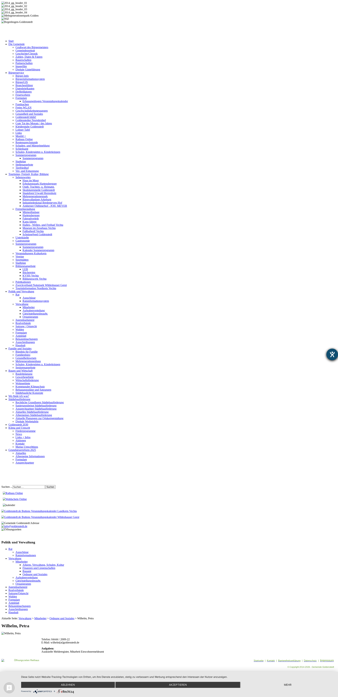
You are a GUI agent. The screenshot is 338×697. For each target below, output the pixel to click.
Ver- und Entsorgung (27, 170)
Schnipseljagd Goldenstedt (37, 234)
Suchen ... (6, 486)
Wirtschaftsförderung (27, 380)
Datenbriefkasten (24, 88)
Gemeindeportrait (25, 50)
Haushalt (20, 345)
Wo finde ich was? (18, 396)
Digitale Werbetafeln (26, 421)
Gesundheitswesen (25, 358)
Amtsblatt (20, 335)
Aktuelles (20, 453)
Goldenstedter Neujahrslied (30, 120)
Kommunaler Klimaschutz (30, 386)
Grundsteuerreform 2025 (22, 449)
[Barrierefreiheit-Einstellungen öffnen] (332, 354)
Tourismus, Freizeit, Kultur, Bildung (28, 174)
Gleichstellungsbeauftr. (35, 313)
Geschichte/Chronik (26, 53)
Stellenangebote (24, 164)
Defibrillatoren (23, 91)
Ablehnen (68, 684)
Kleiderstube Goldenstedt (29, 126)
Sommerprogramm (25, 155)
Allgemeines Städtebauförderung (33, 415)
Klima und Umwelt (19, 427)
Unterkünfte (22, 237)
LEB (25, 269)
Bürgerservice (16, 72)
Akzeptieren (178, 684)
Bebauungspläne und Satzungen (33, 389)
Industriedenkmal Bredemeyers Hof (42, 202)
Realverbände (23, 323)
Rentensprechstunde (26, 142)
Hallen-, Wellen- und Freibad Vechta (43, 224)
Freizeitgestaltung (25, 208)
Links (18, 132)
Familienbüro (22, 354)
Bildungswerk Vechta (34, 278)
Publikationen (23, 281)
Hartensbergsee (31, 215)
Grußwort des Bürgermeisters (31, 47)
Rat (17, 294)
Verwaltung (21, 304)
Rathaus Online (24, 139)
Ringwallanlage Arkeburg (37, 199)
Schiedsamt (21, 148)
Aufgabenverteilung (34, 310)
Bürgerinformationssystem (30, 79)
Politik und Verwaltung (21, 291)
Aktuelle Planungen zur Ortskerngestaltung (39, 418)
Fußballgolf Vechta (33, 231)
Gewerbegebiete (24, 377)
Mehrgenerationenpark (35, 196)
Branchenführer (24, 85)
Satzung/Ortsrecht (18, 593)
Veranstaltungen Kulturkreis (30, 253)
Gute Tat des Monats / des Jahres (33, 123)
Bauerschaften (23, 59)
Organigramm (30, 316)
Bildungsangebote (25, 266)
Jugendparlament (24, 319)
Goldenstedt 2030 (18, 424)
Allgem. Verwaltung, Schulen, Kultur (43, 564)
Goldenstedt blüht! (25, 117)
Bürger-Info (22, 75)
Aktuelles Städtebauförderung (32, 411)
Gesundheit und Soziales (29, 113)
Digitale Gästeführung (27, 69)
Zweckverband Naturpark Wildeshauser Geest (41, 285)
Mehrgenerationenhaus (28, 361)
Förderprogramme (25, 430)
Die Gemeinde (16, 44)
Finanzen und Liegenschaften (39, 567)
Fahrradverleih (31, 218)
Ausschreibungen (25, 342)
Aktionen (20, 440)
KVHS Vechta (31, 275)
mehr (288, 684)
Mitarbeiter (29, 307)
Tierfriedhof (22, 167)
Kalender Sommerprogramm (38, 250)
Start (11, 40)
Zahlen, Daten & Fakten (28, 56)
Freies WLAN (23, 107)
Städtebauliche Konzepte (29, 392)
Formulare (21, 98)
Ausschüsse (29, 297)
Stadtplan (20, 161)
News (18, 434)
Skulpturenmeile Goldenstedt (39, 189)
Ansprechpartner (24, 462)
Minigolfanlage (31, 212)
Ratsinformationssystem (36, 300)
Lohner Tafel (22, 129)
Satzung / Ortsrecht (26, 326)
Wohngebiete (22, 383)
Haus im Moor (31, 180)
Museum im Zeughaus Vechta (39, 228)
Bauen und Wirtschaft (20, 370)
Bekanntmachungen (26, 338)
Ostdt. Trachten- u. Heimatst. (39, 186)
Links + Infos (22, 437)
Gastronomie (22, 240)
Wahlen (19, 329)
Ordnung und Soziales (35, 574)
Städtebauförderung (19, 399)
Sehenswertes (23, 177)
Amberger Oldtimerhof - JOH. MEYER (45, 205)
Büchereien (29, 272)
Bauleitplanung (23, 373)
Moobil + (20, 136)
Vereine (19, 256)
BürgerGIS (21, 82)
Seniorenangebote (25, 367)
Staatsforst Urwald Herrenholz (39, 193)
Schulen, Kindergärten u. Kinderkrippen (37, 151)
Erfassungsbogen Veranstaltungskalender (45, 101)
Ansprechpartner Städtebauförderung (36, 408)
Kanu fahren (29, 221)
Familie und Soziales (20, 348)
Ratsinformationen (25, 555)
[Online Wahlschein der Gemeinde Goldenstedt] (15, 499)
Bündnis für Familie (26, 351)
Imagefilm (21, 66)
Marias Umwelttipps (26, 446)
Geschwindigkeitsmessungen (31, 110)
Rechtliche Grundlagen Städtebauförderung (39, 402)
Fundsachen (22, 104)
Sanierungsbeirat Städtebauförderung (36, 405)
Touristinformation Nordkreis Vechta (35, 288)
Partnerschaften (24, 63)
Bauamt (27, 571)
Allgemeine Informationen (30, 456)
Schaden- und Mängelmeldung (32, 145)
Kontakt (19, 443)
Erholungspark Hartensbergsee (40, 183)
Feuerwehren (22, 94)
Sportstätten (22, 259)
